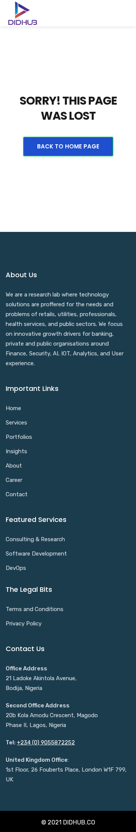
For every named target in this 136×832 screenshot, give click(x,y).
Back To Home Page (68, 146)
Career (14, 480)
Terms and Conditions (34, 609)
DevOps (16, 568)
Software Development (36, 553)
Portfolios (19, 437)
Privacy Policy (24, 623)
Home (13, 408)
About (14, 465)
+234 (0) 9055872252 (46, 742)
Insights (16, 451)
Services (16, 422)
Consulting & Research (35, 539)
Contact (17, 494)
